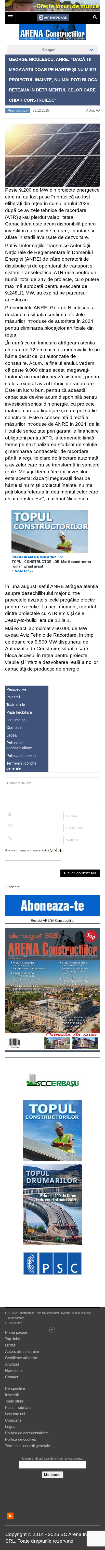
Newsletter (14, 1370)
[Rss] (10, 1516)
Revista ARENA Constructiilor (52, 921)
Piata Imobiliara (19, 712)
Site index (52, 1329)
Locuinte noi (16, 720)
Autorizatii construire (22, 1351)
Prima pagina (16, 1332)
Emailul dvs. (75, 828)
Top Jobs (12, 1339)
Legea (11, 735)
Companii (14, 727)
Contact (11, 1377)
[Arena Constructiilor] (52, 33)
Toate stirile (15, 704)
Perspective (18, 110)
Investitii (13, 697)
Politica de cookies (21, 755)
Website (72, 840)
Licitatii (10, 1345)
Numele (71, 816)
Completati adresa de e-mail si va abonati (52, 1458)
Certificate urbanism (21, 1358)
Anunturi (12, 1364)
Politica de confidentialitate (19, 745)
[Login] (53, 17)
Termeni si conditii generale (21, 765)
